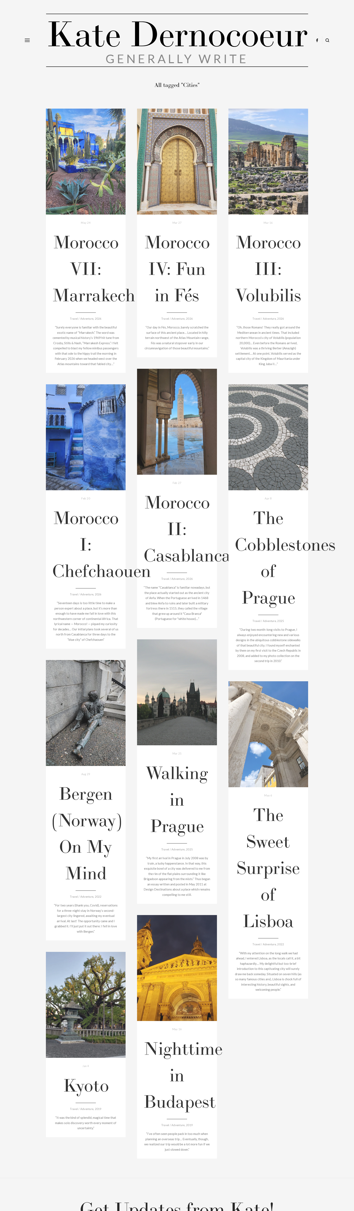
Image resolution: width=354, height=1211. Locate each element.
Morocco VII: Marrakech (93, 268)
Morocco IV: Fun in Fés (177, 268)
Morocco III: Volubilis (268, 268)
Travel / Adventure (81, 318)
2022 (98, 896)
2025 (280, 621)
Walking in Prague (177, 799)
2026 (98, 318)
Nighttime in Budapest (183, 1075)
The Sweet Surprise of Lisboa (268, 868)
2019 (189, 1125)
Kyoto (86, 1085)
